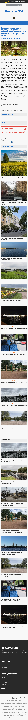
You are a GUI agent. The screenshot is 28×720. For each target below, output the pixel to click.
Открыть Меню (14, 23)
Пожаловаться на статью (8, 105)
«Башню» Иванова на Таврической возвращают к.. (12, 281)
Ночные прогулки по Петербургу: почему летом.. (11, 259)
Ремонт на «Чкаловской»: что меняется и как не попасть (14, 355)
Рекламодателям (12, 697)
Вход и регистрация (6, 142)
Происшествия (6, 670)
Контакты (14, 698)
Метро (4, 684)
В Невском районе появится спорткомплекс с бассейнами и (14, 383)
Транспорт (5, 682)
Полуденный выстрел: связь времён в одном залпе (14, 406)
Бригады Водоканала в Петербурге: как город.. (13, 203)
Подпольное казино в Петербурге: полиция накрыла (12, 504)
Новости (18, 38)
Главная (4, 697)
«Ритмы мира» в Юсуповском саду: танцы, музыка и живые (14, 429)
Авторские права (22, 697)
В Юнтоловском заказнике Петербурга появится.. (13, 178)
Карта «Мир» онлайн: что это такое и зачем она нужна (13, 482)
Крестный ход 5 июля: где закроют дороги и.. (12, 239)
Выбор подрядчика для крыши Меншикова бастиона (11, 553)
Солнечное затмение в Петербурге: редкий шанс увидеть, (14, 329)
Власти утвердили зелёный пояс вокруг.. (11, 301)
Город (14, 326)
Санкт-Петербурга (5, 59)
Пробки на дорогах (7, 677)
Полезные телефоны (7, 680)
